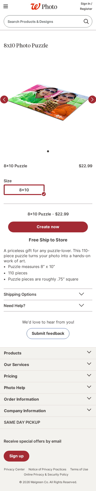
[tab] (48, 151)
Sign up (16, 455)
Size (8, 180)
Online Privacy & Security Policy (46, 474)
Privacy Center (14, 469)
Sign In (86, 3)
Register (86, 9)
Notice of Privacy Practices (47, 469)
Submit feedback (48, 333)
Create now (48, 226)
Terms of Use (79, 469)
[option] (24, 189)
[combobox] (48, 21)
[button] (6, 6)
